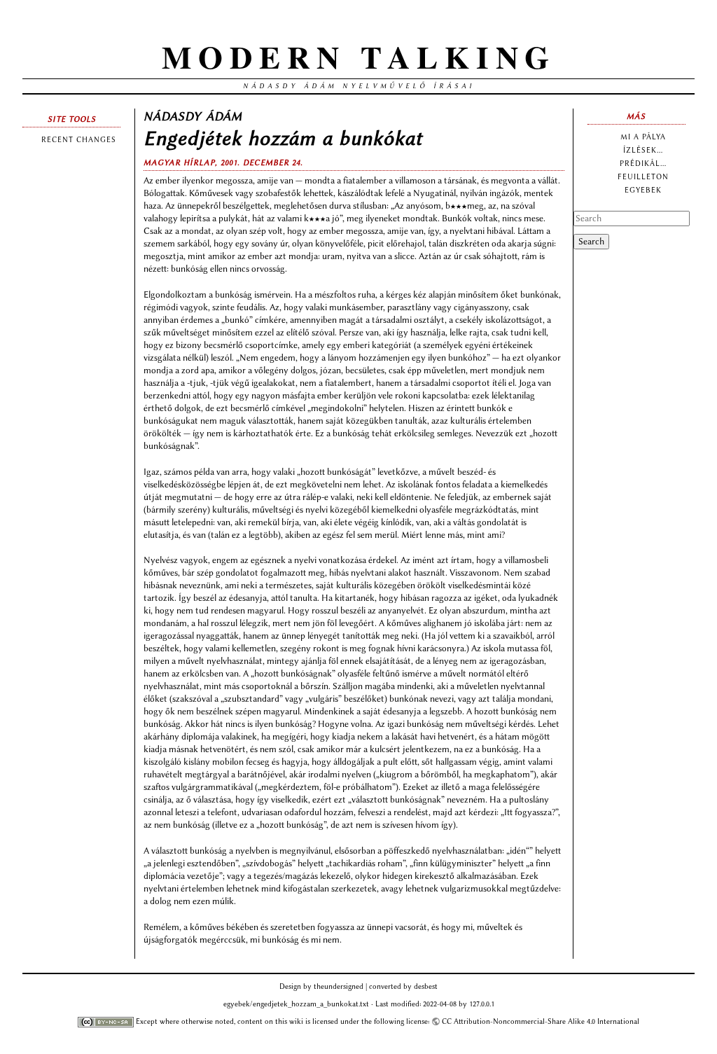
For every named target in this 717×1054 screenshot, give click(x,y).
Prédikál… (643, 163)
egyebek (643, 190)
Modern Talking (359, 56)
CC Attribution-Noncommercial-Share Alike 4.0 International (540, 1021)
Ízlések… (643, 150)
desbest (426, 986)
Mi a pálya (643, 136)
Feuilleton (643, 176)
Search (591, 241)
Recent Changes (78, 139)
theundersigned (338, 986)
